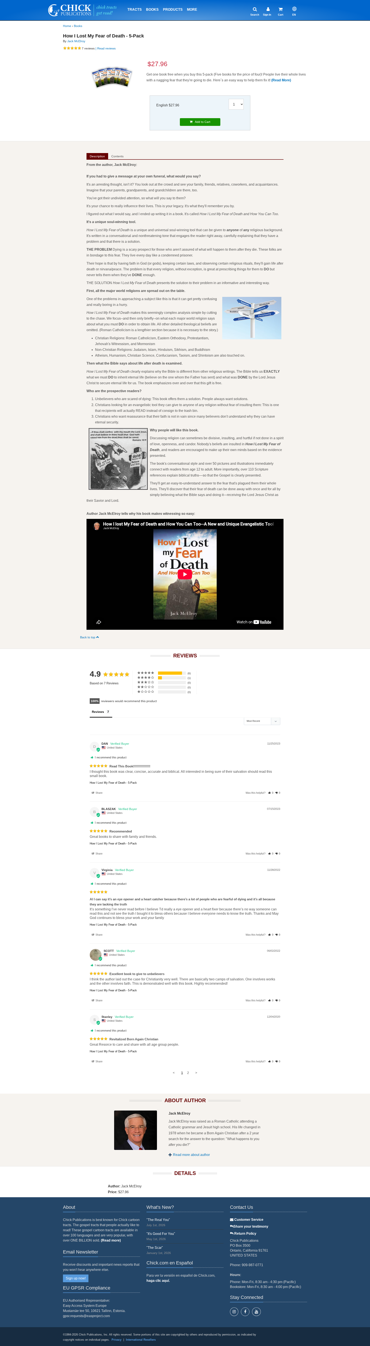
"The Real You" (158, 1220)
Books (152, 9)
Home (67, 26)
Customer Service (248, 1219)
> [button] (196, 1073)
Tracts (134, 9)
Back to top (88, 637)
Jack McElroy (76, 41)
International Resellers (141, 1339)
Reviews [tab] (98, 711)
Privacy (116, 1339)
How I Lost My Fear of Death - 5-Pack (113, 782)
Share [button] (99, 792)
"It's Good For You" (160, 1234)
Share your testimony (250, 1226)
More (192, 9)
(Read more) (111, 1240)
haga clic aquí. (158, 1280)
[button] (270, 792)
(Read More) (281, 80)
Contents (117, 156)
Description (97, 156)
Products (173, 9)
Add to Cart (201, 122)
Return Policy (244, 1233)
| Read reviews (105, 48)
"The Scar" (154, 1247)
